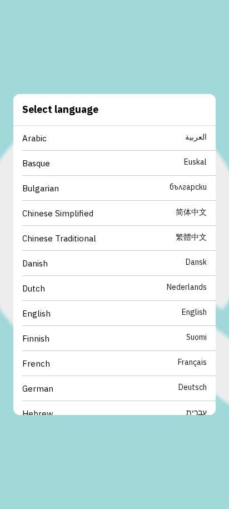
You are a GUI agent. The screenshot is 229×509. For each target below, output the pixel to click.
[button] (119, 138)
